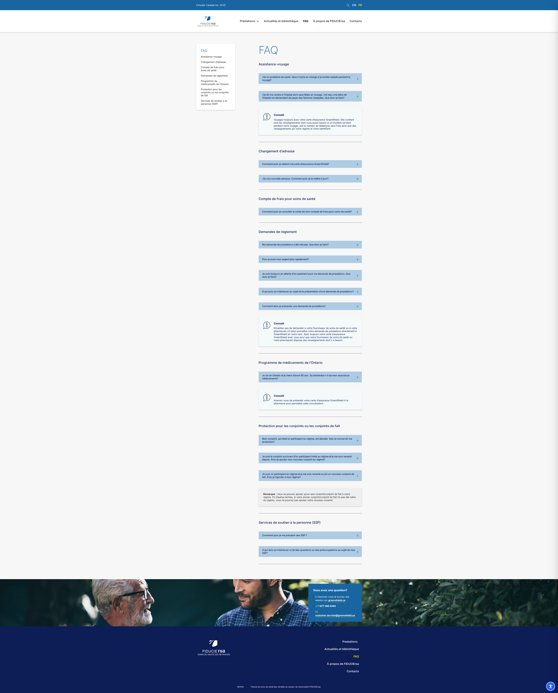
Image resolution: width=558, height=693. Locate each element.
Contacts (356, 21)
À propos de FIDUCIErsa (329, 21)
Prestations (247, 21)
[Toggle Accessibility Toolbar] (550, 686)
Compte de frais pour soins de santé (212, 69)
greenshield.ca (336, 600)
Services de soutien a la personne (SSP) (214, 102)
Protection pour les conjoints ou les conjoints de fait (215, 92)
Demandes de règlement (214, 75)
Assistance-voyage (211, 56)
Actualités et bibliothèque (281, 21)
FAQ (305, 21)
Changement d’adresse (213, 62)
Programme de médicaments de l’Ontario (215, 83)
